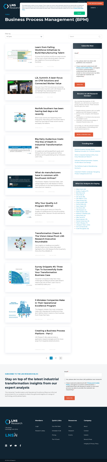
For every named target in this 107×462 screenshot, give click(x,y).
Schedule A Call (56, 431)
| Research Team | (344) (83, 225)
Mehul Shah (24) (81, 215)
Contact (86, 431)
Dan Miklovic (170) (81, 198)
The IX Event (56, 439)
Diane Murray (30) (81, 200)
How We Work (56, 426)
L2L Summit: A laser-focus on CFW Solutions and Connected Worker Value (49, 81)
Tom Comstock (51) (81, 226)
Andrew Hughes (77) (82, 191)
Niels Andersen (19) (81, 219)
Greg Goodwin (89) (81, 202)
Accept (79, 13)
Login (37, 426)
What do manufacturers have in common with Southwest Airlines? (48, 175)
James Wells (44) (81, 204)
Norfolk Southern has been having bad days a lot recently (49, 111)
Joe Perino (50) (80, 208)
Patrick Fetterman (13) (82, 221)
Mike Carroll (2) (80, 217)
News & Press (88, 439)
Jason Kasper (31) (81, 206)
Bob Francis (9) (80, 193)
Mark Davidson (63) (81, 211)
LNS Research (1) (81, 210)
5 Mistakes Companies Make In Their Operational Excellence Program (50, 303)
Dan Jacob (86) (80, 196)
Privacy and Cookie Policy (84, 68)
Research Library (40, 431)
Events (70, 435)
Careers (86, 435)
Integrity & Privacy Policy (91, 443)
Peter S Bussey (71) (82, 223)
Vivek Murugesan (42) (82, 228)
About (85, 426)
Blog (69, 426)
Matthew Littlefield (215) (83, 213)
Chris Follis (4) (80, 195)
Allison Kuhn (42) (81, 189)
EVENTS (93, 7)
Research (71, 431)
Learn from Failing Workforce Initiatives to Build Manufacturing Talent (49, 50)
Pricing (54, 435)
